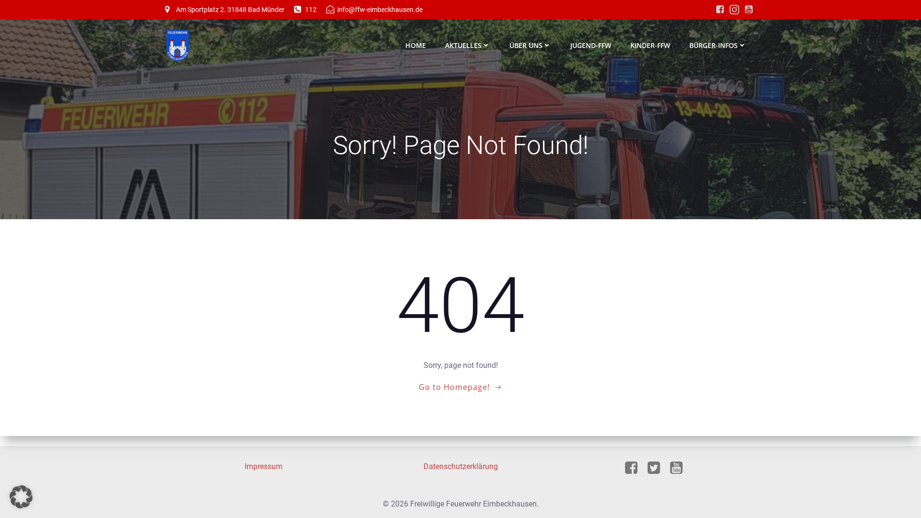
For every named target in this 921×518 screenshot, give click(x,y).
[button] (21, 497)
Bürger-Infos (713, 45)
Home (415, 45)
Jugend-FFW (590, 45)
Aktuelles (463, 45)
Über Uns (526, 45)
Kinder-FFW (650, 45)
